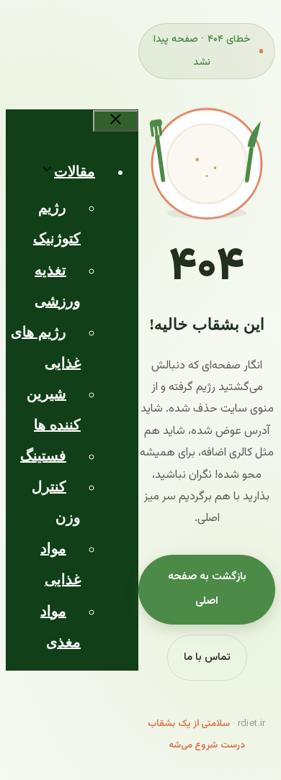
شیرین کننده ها (54, 409)
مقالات (74, 171)
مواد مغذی (60, 626)
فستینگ (43, 455)
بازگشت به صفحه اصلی (207, 589)
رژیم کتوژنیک (57, 222)
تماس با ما (207, 657)
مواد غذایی (60, 563)
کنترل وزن (56, 502)
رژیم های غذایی (46, 347)
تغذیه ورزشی (58, 285)
